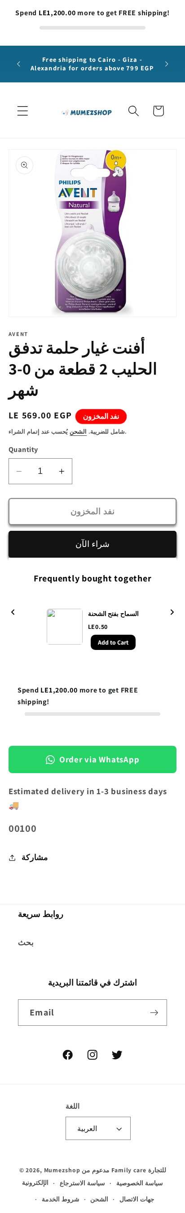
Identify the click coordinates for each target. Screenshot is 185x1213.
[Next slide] (171, 613)
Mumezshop (62, 1170)
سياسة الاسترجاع (82, 1183)
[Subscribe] (154, 1012)
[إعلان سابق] (18, 64)
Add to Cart (113, 642)
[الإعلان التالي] (166, 64)
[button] (22, 111)
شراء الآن (92, 543)
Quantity (23, 449)
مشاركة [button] (35, 857)
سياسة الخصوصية (139, 1183)
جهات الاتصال (136, 1199)
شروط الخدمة (60, 1199)
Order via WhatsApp (99, 759)
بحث (26, 942)
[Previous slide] (13, 613)
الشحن (78, 431)
